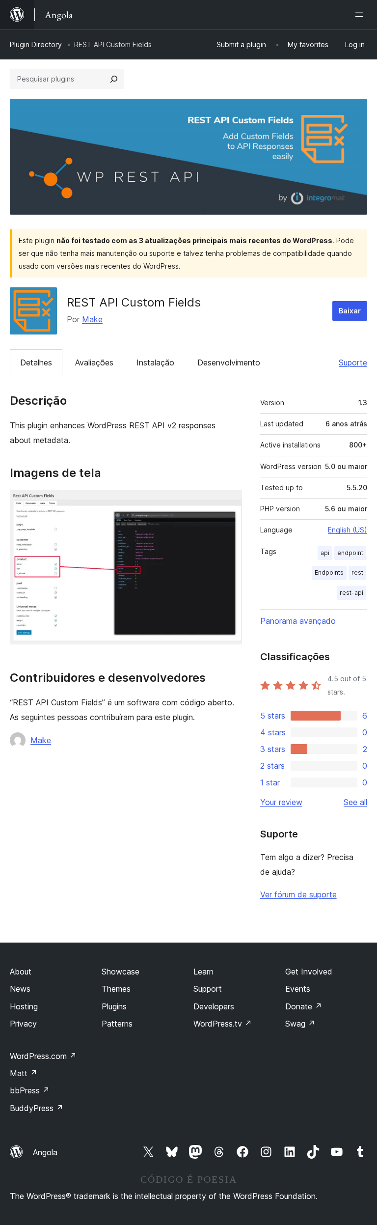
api (325, 553)
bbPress (30, 1090)
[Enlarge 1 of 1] (229, 503)
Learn (203, 971)
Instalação (155, 362)
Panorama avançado (298, 621)
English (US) (347, 530)
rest (357, 572)
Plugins (114, 1006)
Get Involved (308, 971)
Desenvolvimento (228, 362)
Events (297, 989)
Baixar (350, 310)
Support (207, 989)
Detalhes (36, 362)
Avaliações (94, 362)
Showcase (120, 971)
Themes (116, 989)
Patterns (117, 1024)
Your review (281, 802)
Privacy (23, 1024)
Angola (45, 1152)
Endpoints (329, 572)
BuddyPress (36, 1108)
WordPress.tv (222, 1024)
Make (92, 319)
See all (355, 802)
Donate (303, 1006)
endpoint (350, 553)
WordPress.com (43, 1056)
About (20, 971)
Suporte (353, 362)
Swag (300, 1024)
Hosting (24, 1006)
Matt (23, 1073)
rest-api (351, 592)
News (20, 989)
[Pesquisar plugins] (114, 79)
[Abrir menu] (361, 14)
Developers (213, 1006)
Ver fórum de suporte (298, 894)
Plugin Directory (36, 44)
